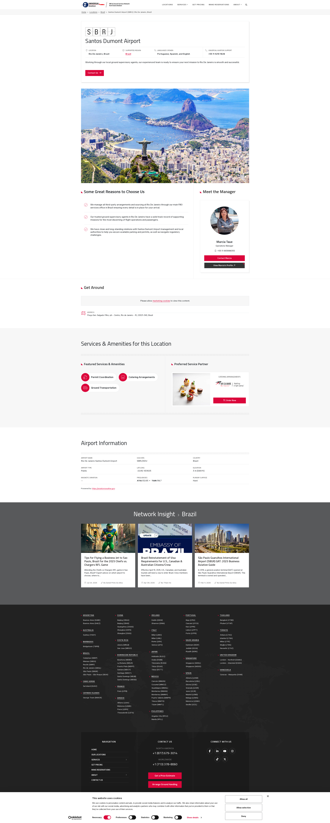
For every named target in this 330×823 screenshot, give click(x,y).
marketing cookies (161, 301)
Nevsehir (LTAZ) (226, 648)
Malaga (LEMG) (192, 698)
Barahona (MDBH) (124, 660)
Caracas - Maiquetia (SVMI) (231, 674)
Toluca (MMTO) (158, 701)
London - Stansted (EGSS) (231, 663)
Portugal (191, 615)
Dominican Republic (127, 654)
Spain (189, 673)
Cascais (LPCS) (192, 623)
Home (84, 12)
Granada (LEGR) (192, 688)
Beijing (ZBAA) (123, 620)
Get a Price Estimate (165, 775)
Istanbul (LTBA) (226, 638)
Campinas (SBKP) (90, 658)
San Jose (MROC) (124, 648)
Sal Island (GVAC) (90, 686)
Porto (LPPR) (191, 633)
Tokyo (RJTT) (157, 670)
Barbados (88, 641)
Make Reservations (219, 4)
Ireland (155, 615)
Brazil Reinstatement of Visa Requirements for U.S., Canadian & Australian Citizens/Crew (161, 561)
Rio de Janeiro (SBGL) (92, 668)
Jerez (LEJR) (191, 691)
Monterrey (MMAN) (160, 691)
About (237, 4)
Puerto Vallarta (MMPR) (161, 698)
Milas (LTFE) (225, 641)
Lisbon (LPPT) (191, 630)
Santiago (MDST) (124, 673)
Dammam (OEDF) (192, 645)
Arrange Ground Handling (164, 784)
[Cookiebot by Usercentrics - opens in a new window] (75, 818)
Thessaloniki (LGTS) (125, 713)
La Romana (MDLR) (125, 663)
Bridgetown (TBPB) (91, 646)
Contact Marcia (224, 258)
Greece (120, 697)
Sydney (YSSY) (89, 635)
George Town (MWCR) (92, 698)
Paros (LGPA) (122, 709)
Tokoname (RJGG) (159, 663)
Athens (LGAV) (123, 703)
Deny (243, 816)
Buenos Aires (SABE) (91, 620)
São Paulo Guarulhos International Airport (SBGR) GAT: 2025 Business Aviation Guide (218, 561)
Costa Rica (122, 640)
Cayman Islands (91, 692)
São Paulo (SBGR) (90, 671)
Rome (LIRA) (157, 641)
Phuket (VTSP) (226, 623)
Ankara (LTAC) (226, 635)
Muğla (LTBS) (225, 645)
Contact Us (93, 72)
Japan (154, 651)
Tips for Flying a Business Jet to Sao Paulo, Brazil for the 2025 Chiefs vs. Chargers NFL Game (105, 561)
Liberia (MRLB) (123, 645)
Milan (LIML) (156, 638)
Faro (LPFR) (190, 627)
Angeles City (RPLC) (160, 716)
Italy (154, 630)
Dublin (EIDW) (157, 620)
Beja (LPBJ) (190, 620)
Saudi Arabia (192, 640)
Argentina (88, 615)
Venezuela (225, 669)
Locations (167, 4)
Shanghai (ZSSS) (124, 633)
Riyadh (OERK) (191, 651)
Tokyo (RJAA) (157, 666)
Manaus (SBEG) (89, 661)
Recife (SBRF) (89, 665)
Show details (193, 817)
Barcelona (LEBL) (193, 681)
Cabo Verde (89, 681)
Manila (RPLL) (157, 719)
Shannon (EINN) (158, 623)
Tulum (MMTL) (158, 704)
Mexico (155, 676)
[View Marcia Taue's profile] (224, 220)
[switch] (132, 817)
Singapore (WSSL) (193, 663)
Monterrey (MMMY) (160, 694)
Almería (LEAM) (192, 678)
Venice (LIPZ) (157, 645)
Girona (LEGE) (191, 684)
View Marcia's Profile (223, 265)
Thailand (225, 615)
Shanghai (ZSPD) (124, 630)
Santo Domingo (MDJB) (126, 676)
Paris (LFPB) (122, 691)
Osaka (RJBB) (157, 660)
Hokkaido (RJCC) (158, 656)
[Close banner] (268, 796)
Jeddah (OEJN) (192, 648)
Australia (88, 630)
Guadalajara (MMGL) (160, 688)
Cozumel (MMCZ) (159, 684)
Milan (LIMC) (157, 635)
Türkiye (224, 630)
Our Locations (98, 754)
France (121, 686)
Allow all (244, 799)
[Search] (246, 4)
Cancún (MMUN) (158, 681)
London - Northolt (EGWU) (231, 660)
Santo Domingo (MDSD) (127, 680)
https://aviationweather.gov (103, 488)
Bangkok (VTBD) (227, 620)
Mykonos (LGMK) (124, 706)
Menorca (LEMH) (193, 701)
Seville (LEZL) (191, 704)
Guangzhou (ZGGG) (125, 627)
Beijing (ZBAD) (123, 623)
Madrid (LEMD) (192, 694)
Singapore (191, 658)
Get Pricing (198, 4)
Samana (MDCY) (124, 670)
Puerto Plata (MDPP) (125, 666)
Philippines (157, 711)
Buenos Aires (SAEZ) (91, 623)
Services (181, 4)
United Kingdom (228, 654)
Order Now (231, 400)
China (120, 615)
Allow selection (244, 807)
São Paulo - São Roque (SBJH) (95, 674)
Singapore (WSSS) (193, 666)
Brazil (103, 12)
